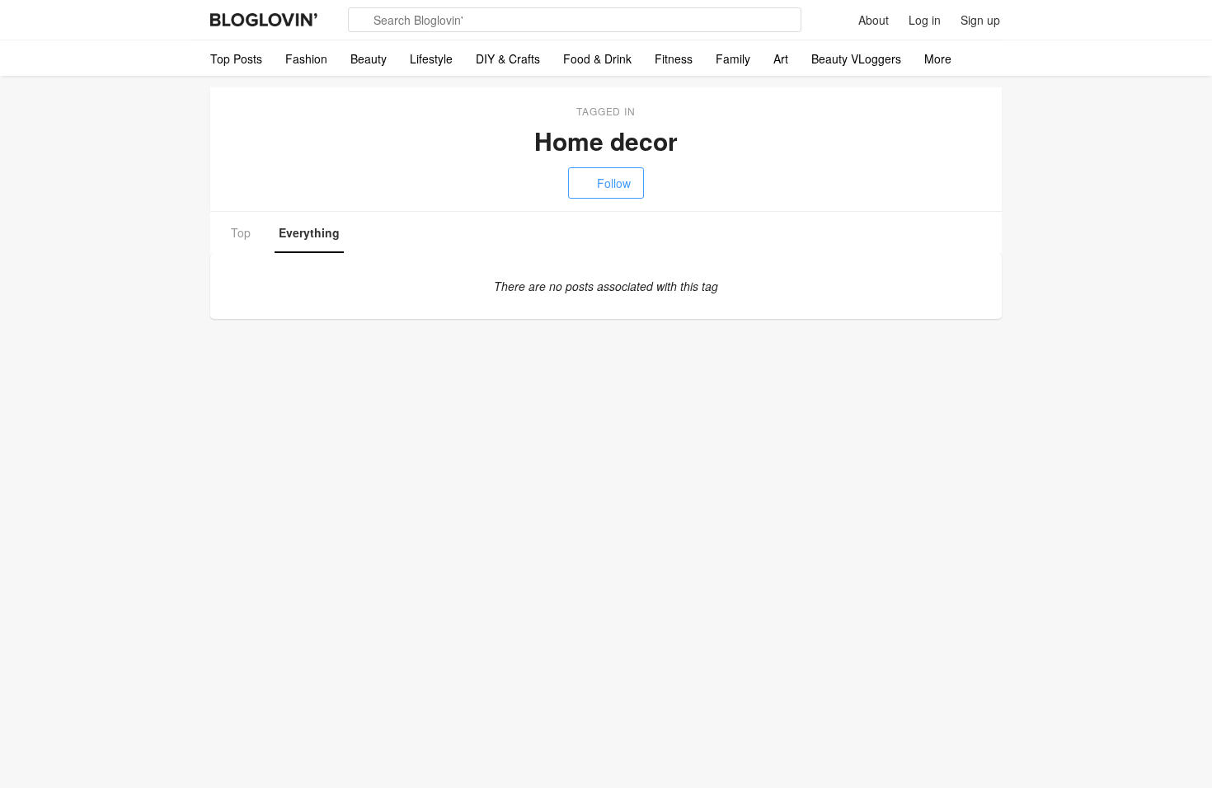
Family (733, 58)
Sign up (980, 20)
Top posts (236, 58)
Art (780, 58)
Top (241, 232)
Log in (925, 20)
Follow (614, 183)
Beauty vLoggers (856, 58)
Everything (309, 232)
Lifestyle (431, 58)
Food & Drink (597, 58)
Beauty (368, 58)
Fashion (306, 58)
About (873, 20)
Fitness (674, 58)
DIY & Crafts (508, 58)
